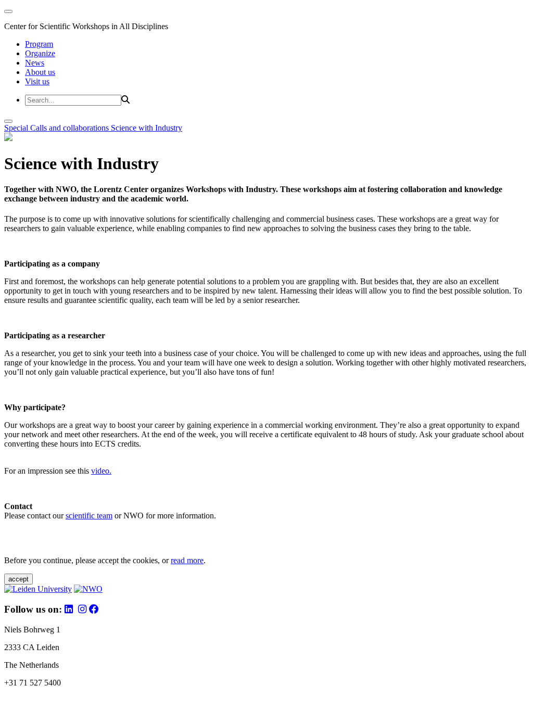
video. (101, 470)
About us (40, 72)
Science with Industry (146, 127)
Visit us (37, 81)
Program (39, 44)
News (34, 62)
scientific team (89, 515)
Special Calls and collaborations (57, 127)
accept (18, 579)
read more (187, 560)
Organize (40, 53)
